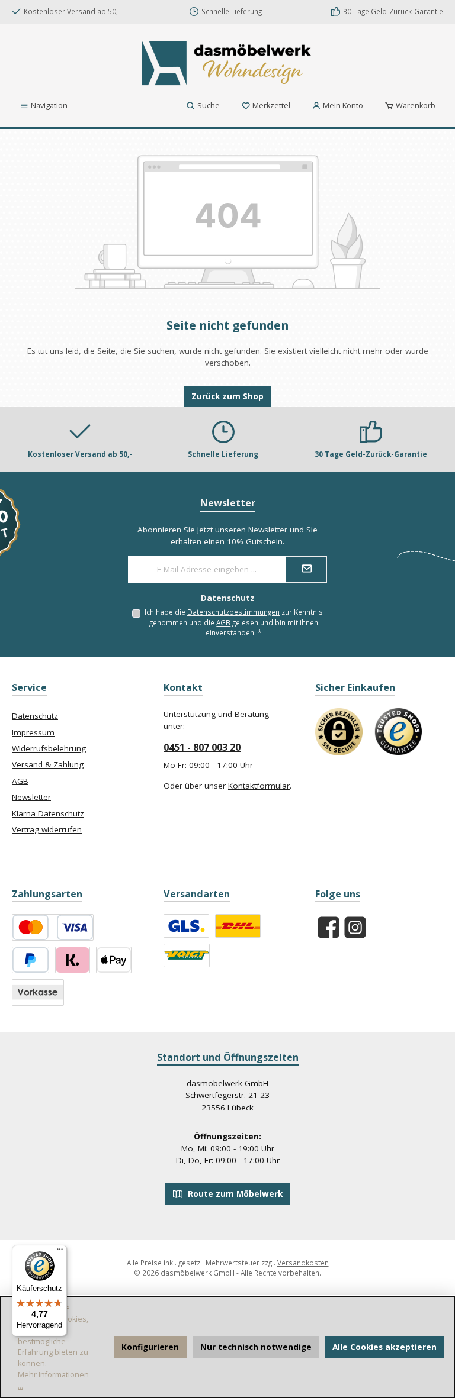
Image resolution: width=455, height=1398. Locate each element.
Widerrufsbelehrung (49, 748)
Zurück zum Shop (227, 396)
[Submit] (306, 569)
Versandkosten (303, 1262)
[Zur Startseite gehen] (227, 63)
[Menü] (60, 1252)
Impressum (33, 732)
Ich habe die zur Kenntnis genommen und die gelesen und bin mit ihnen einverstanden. (234, 622)
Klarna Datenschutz (48, 813)
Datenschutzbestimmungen (233, 611)
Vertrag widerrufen (47, 829)
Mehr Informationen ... (53, 1380)
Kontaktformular (259, 785)
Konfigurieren (150, 1347)
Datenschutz (35, 716)
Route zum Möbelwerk (234, 1194)
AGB (223, 622)
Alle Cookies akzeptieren (384, 1347)
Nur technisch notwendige (256, 1347)
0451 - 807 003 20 (202, 747)
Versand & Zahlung (48, 764)
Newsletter (31, 797)
